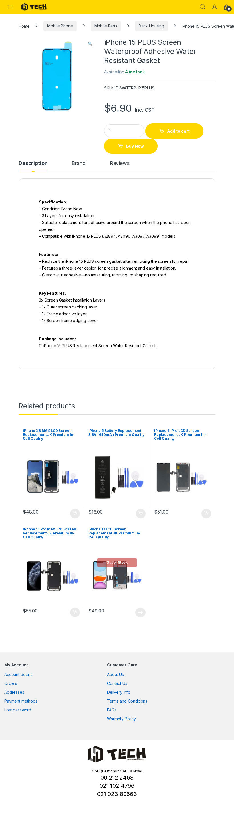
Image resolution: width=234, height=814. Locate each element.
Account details (18, 674)
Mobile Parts (105, 25)
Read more (140, 612)
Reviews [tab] (120, 163)
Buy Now (135, 146)
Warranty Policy (121, 718)
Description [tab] (33, 163)
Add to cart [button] (75, 513)
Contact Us (117, 683)
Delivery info (118, 692)
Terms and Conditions (127, 701)
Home (24, 25)
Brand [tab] (78, 163)
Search (202, 7)
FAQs (111, 709)
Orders (10, 683)
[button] (90, 43)
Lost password (17, 709)
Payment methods (20, 701)
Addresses (14, 692)
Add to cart (178, 131)
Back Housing (151, 25)
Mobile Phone (60, 25)
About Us (115, 674)
